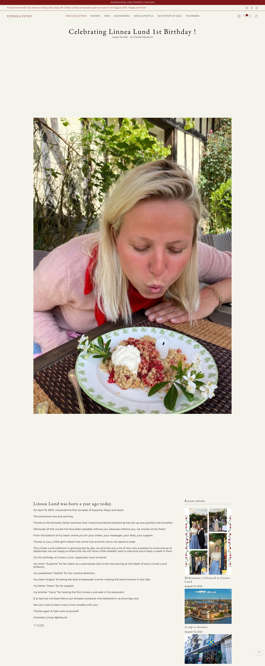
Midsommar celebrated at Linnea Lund (207, 580)
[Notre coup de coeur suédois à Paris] (208, 649)
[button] (95, 16)
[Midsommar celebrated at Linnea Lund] (208, 541)
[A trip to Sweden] (208, 606)
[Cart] (256, 16)
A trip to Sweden (196, 627)
